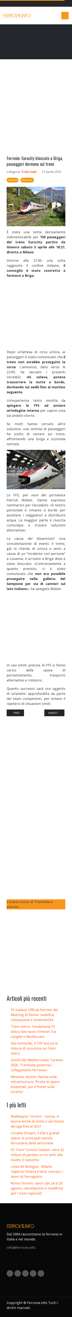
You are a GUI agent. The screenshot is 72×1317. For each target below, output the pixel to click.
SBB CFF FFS (27, 180)
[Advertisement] (36, 109)
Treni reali (29, 172)
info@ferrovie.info (21, 1247)
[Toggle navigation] (65, 15)
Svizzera (12, 180)
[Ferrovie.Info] (17, 16)
